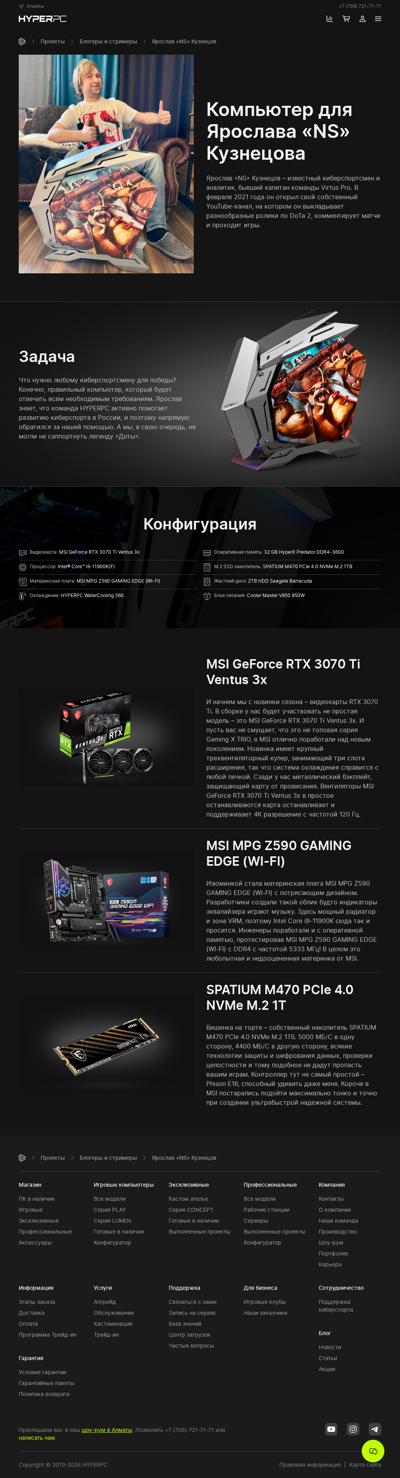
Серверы (256, 1220)
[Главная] (22, 41)
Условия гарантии (42, 1372)
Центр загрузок (190, 1334)
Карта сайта (365, 1464)
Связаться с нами (192, 1301)
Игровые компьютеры (124, 1184)
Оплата (28, 1323)
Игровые (31, 1209)
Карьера (330, 1264)
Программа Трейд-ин (48, 1334)
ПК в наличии (36, 1198)
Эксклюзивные (39, 1220)
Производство (338, 1231)
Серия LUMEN (112, 1220)
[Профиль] (362, 18)
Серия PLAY (110, 1209)
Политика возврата (44, 1394)
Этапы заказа (37, 1301)
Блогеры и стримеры (108, 41)
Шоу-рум (331, 1242)
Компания (332, 1184)
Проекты (53, 41)
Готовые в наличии (119, 1231)
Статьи (328, 1358)
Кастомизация (113, 1323)
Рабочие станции (266, 1209)
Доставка (32, 1312)
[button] (31, 6)
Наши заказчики (265, 1312)
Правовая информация (310, 1464)
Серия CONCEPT (191, 1209)
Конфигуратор (112, 1242)
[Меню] (378, 18)
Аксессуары (35, 1242)
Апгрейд (105, 1301)
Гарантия (31, 1358)
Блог (325, 1333)
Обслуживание (114, 1312)
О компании (335, 1209)
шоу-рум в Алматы (107, 1429)
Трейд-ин (106, 1334)
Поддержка (184, 1287)
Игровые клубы (265, 1301)
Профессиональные (45, 1231)
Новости (330, 1347)
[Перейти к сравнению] (330, 18)
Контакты (331, 1198)
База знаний (185, 1323)
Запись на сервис (192, 1312)
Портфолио (333, 1253)
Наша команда (338, 1220)
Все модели (109, 1198)
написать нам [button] (37, 1437)
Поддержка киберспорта (336, 1305)
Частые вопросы (191, 1345)
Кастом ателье (188, 1198)
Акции (327, 1369)
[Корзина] (346, 18)
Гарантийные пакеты (47, 1383)
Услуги (103, 1287)
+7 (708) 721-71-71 (360, 6)
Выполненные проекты (199, 1231)
